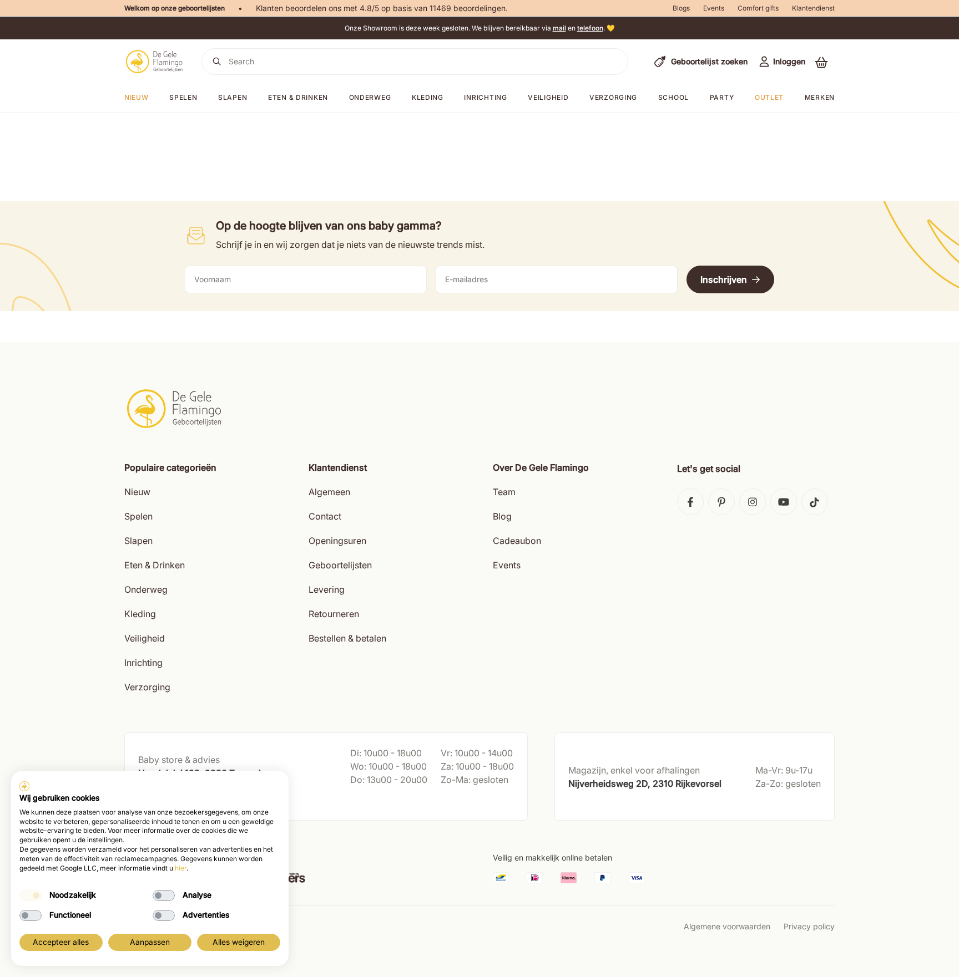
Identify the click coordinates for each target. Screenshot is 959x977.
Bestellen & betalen (347, 638)
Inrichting (485, 97)
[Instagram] (752, 501)
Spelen (183, 97)
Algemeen (329, 491)
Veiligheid (548, 97)
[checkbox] (30, 895)
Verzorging (613, 97)
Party (722, 97)
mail (559, 28)
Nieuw (137, 491)
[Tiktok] (814, 501)
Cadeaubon (517, 540)
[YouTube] (783, 501)
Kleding (427, 97)
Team (504, 491)
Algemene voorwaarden (727, 926)
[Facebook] (690, 501)
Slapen (232, 97)
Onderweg (370, 97)
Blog (502, 516)
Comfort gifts (758, 8)
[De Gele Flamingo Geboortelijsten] (154, 61)
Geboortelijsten (340, 565)
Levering (327, 589)
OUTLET (769, 97)
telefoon (590, 28)
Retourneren (334, 613)
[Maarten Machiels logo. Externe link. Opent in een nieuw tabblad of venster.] (24, 786)
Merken (820, 97)
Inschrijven (723, 279)
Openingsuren (337, 540)
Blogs (681, 8)
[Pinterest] (721, 501)
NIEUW (136, 97)
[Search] (217, 61)
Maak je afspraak (170, 801)
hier (180, 868)
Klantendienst (813, 8)
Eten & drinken (298, 97)
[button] (821, 62)
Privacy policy (809, 926)
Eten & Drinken (154, 565)
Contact (325, 516)
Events (713, 8)
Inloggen (789, 61)
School (673, 97)
